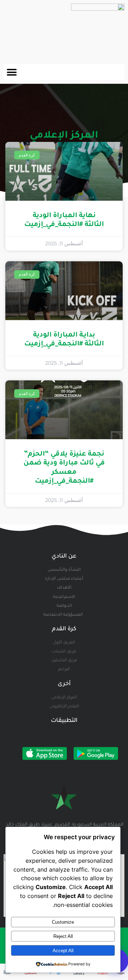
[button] (12, 72)
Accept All (63, 950)
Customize (63, 922)
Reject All (63, 936)
